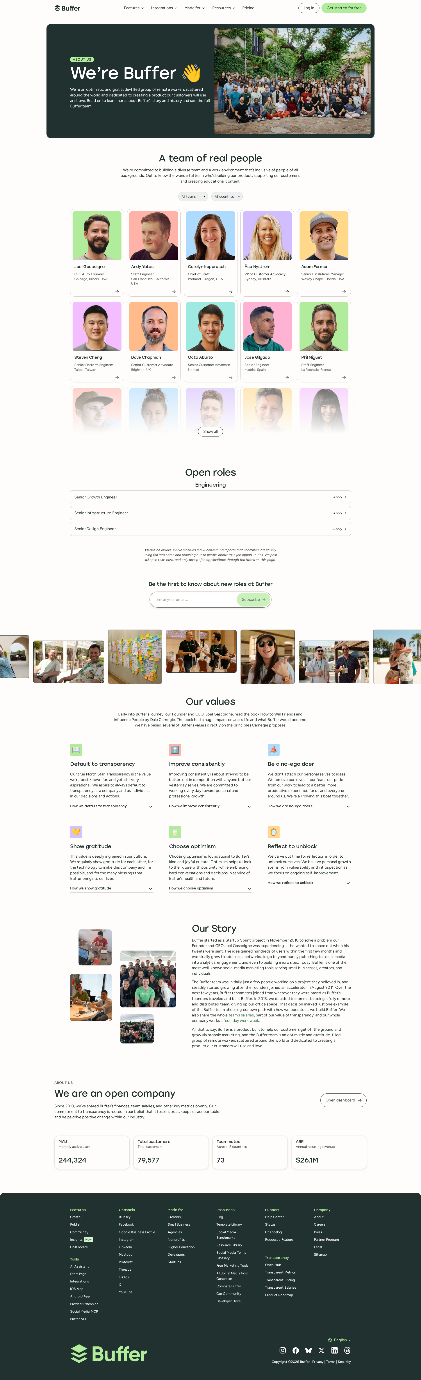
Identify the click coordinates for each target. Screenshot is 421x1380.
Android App (80, 1296)
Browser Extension (84, 1304)
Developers (176, 1254)
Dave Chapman (146, 358)
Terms (330, 1362)
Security (344, 1362)
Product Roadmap (279, 1295)
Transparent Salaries (280, 1287)
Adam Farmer (314, 267)
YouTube (125, 1292)
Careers (320, 1224)
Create (75, 1217)
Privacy (317, 1362)
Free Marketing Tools (232, 1265)
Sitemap (320, 1254)
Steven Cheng (88, 358)
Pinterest (126, 1262)
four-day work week (241, 1020)
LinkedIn (125, 1247)
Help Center (274, 1217)
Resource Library (229, 1245)
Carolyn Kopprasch (207, 267)
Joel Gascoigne (89, 267)
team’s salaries (241, 1015)
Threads (125, 1269)
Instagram (126, 1239)
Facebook (126, 1224)
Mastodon (126, 1254)
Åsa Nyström (257, 267)
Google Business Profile (137, 1232)
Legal (318, 1247)
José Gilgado (257, 358)
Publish (75, 1224)
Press (318, 1232)
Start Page (78, 1274)
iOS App (76, 1289)
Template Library (229, 1224)
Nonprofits (176, 1239)
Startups (174, 1262)
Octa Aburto (200, 358)
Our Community (228, 1293)
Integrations (79, 1281)
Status (270, 1224)
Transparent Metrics (280, 1272)
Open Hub (273, 1265)
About (319, 1217)
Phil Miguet (311, 358)
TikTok (124, 1277)
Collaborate (79, 1247)
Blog (219, 1217)
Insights (81, 1239)
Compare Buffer (228, 1286)
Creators (174, 1217)
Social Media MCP (84, 1311)
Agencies (175, 1232)
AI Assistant (79, 1266)
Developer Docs (228, 1301)
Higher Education (181, 1247)
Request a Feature (279, 1239)
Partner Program (326, 1239)
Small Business (179, 1224)
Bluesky (124, 1217)
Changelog (273, 1232)
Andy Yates (142, 267)
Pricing (248, 7)
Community (79, 1232)
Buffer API (78, 1319)
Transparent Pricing (280, 1280)
